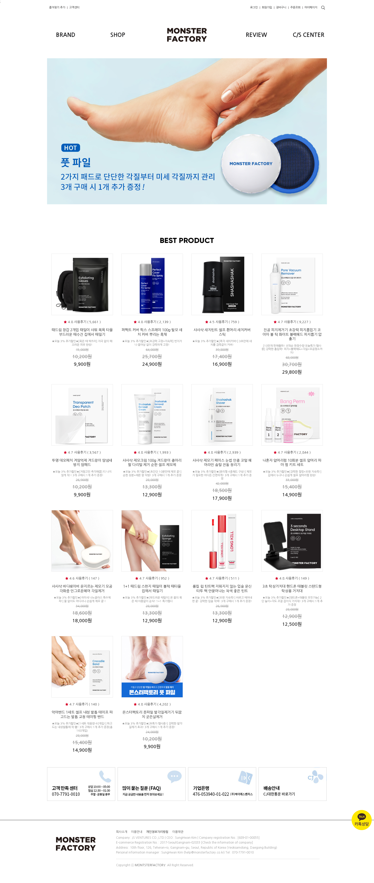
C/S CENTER (308, 35)
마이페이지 (311, 7)
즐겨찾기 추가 (57, 7)
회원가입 (267, 7)
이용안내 (136, 831)
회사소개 (121, 831)
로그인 (254, 7)
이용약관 (177, 831)
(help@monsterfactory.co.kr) (204, 852)
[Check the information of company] (227, 842)
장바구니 (281, 7)
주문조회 (295, 7)
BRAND (65, 35)
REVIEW (256, 35)
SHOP (117, 35)
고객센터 (74, 7)
